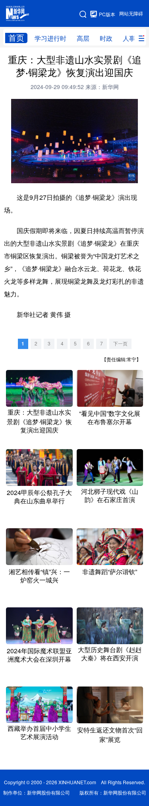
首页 (16, 38)
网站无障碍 (131, 13)
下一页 (120, 343)
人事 (129, 38)
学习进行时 (50, 38)
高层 (83, 38)
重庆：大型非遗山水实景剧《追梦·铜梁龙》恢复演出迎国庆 (39, 421)
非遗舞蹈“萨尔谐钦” (109, 572)
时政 (106, 38)
